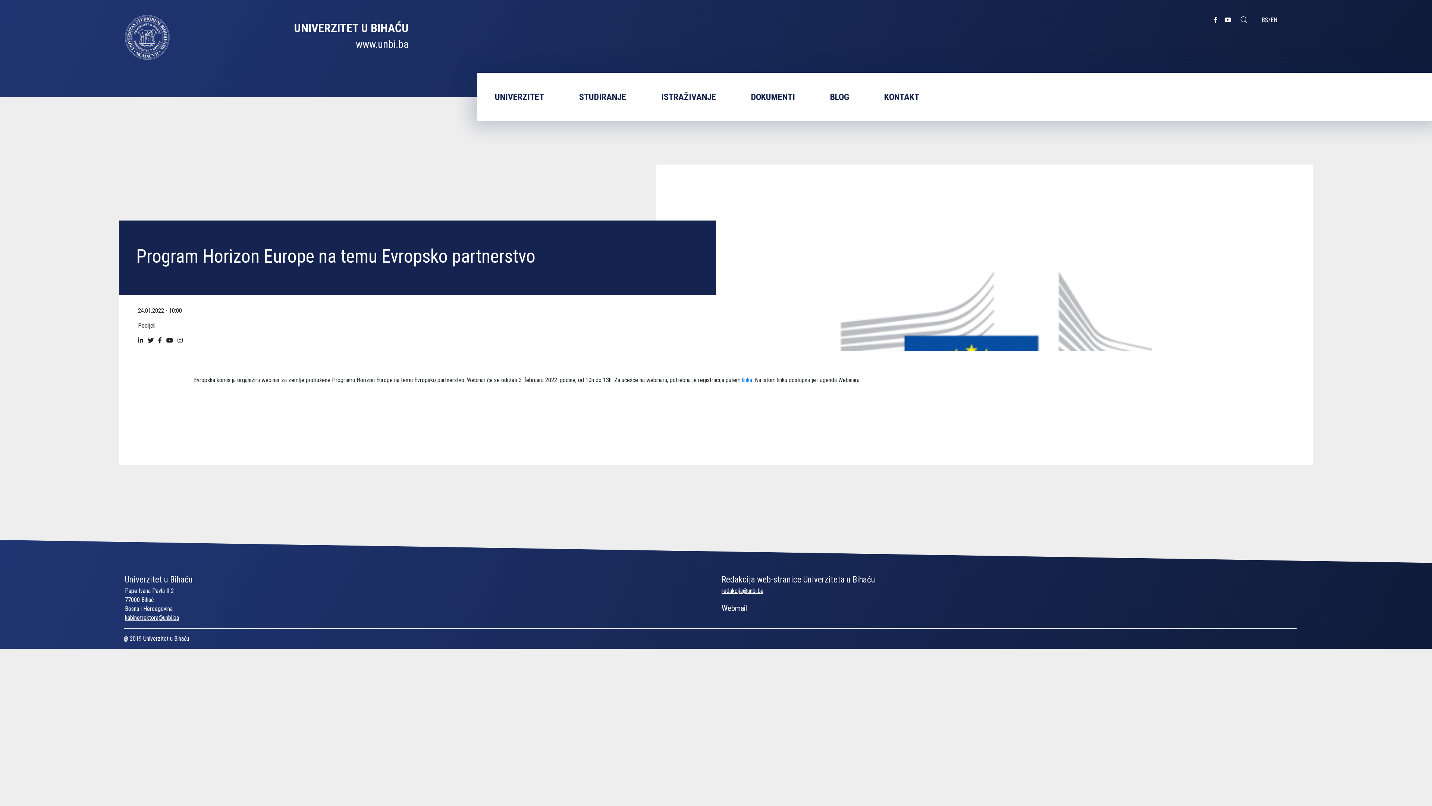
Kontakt (901, 97)
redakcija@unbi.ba (742, 590)
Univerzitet (519, 97)
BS (1265, 20)
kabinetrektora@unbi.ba (152, 617)
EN (1274, 20)
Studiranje (602, 97)
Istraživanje (688, 97)
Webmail (734, 608)
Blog (839, 97)
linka (747, 380)
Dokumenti (773, 97)
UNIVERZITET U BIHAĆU (351, 28)
